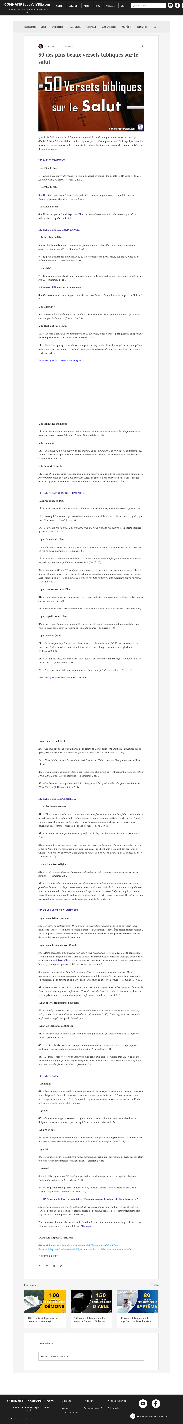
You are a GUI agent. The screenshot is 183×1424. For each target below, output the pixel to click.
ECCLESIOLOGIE (75, 26)
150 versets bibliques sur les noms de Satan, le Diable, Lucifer (89, 1320)
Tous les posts (30, 26)
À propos (65, 1408)
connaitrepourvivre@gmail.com (152, 1416)
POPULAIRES (142, 26)
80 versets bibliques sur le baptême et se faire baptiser (136, 1319)
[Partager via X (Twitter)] (46, 1265)
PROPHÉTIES (126, 26)
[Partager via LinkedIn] (53, 1265)
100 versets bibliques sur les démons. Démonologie (43, 1319)
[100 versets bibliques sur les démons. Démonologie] (45, 1301)
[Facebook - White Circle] (177, 5)
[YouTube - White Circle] (170, 5)
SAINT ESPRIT (57, 26)
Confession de (68, 1412)
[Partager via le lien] (60, 1265)
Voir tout (155, 1284)
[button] (155, 27)
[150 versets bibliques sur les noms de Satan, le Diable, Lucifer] (91, 1301)
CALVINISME (91, 26)
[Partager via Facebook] (39, 1265)
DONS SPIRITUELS (109, 26)
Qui (86, 1408)
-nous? (99, 1408)
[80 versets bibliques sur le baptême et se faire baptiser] (137, 1301)
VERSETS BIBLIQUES (49, 1256)
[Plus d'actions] (142, 46)
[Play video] (91, 388)
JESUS (43, 26)
